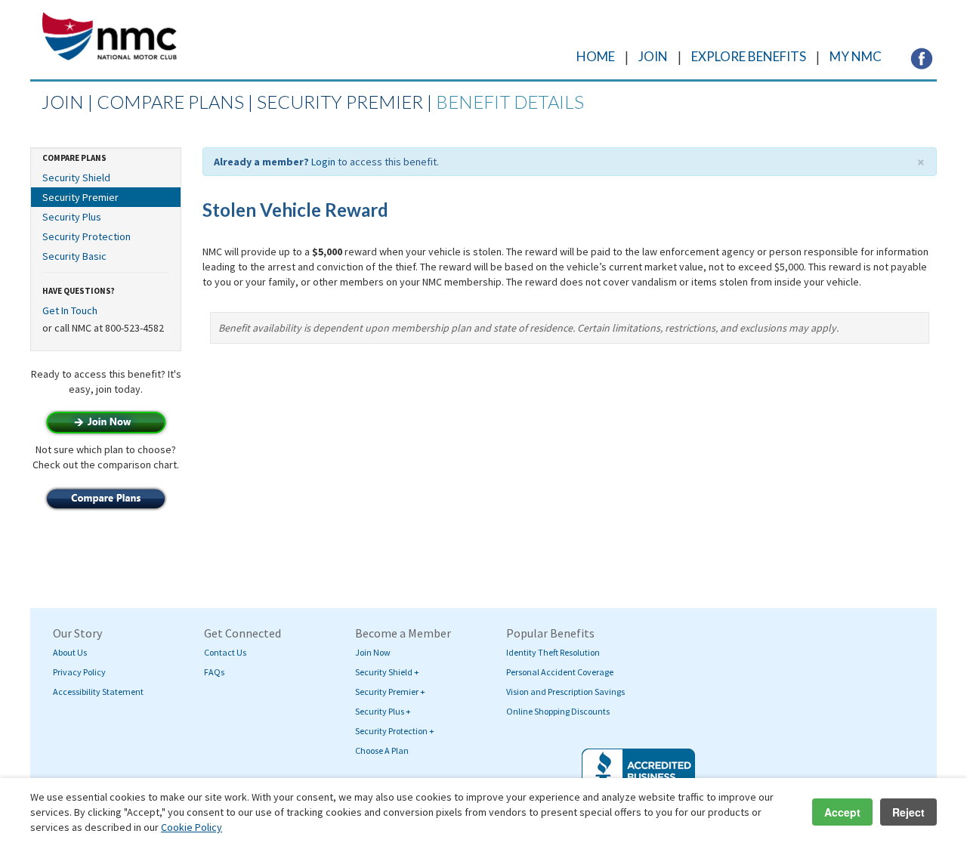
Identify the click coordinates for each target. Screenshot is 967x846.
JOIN (653, 56)
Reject (908, 812)
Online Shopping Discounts (558, 711)
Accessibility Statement (98, 691)
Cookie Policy (191, 827)
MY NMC (856, 56)
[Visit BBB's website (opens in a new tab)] (638, 775)
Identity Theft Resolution (553, 652)
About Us (70, 652)
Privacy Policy (79, 672)
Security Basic (74, 256)
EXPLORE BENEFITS (748, 56)
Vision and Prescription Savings (565, 691)
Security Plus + (383, 711)
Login (323, 161)
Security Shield (76, 177)
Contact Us (225, 652)
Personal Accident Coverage (559, 672)
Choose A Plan (382, 750)
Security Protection (86, 236)
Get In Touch (69, 310)
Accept (842, 812)
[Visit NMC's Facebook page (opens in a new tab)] (921, 57)
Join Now (373, 652)
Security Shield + (387, 672)
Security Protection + (394, 730)
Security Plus (71, 217)
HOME (595, 56)
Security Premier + (390, 691)
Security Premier (80, 197)
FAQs (214, 672)
